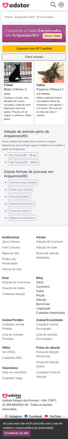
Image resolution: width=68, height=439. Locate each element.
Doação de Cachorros (16, 282)
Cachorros (43, 286)
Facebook (35, 416)
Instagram (15, 416)
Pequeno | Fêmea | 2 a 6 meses (49, 100)
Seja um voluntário (14, 372)
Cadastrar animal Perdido (13, 326)
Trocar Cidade (52, 35)
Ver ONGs (8, 352)
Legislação (43, 308)
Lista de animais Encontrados (46, 336)
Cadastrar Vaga (12, 378)
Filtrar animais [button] (34, 56)
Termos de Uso (12, 269)
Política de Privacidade (10, 261)
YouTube (55, 416)
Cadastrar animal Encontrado (47, 326)
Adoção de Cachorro (49, 241)
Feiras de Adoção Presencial (47, 354)
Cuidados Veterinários (50, 312)
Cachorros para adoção (23, 182)
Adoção (41, 299)
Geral (39, 282)
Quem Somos (11, 241)
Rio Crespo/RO (23, 155)
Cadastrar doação (13, 293)
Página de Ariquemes (22, 217)
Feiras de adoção (20, 210)
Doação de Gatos (13, 288)
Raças (40, 295)
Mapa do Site (10, 253)
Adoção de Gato (46, 247)
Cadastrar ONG (12, 357)
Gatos (40, 291)
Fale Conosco (11, 247)
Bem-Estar (43, 304)
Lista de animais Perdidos (12, 336)
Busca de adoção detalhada (47, 255)
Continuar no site (16, 433)
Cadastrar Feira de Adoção (48, 374)
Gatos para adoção (21, 189)
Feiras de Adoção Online (47, 364)
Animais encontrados (22, 203)
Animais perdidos (19, 196)
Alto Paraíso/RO (24, 162)
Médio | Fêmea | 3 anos (17, 101)
